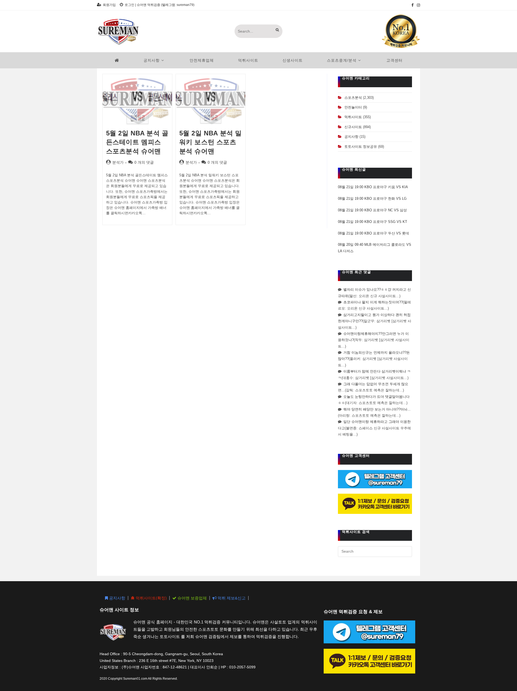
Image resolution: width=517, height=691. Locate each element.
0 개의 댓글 (144, 162)
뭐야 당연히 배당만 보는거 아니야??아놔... (377, 409)
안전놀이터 (353, 107)
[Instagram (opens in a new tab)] (417, 5)
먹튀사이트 (353, 117)
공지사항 (351, 137)
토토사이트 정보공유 (360, 147)
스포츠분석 (353, 98)
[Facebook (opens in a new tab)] (412, 5)
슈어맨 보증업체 (191, 598)
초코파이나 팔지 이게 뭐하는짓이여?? (373, 302)
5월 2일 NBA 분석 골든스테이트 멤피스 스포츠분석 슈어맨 (137, 142)
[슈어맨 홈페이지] (117, 60)
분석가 (118, 162)
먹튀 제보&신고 (231, 598)
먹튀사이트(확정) (151, 598)
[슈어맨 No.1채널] (401, 31)
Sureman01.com (135, 679)
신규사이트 (353, 127)
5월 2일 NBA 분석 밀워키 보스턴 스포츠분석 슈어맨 (210, 142)
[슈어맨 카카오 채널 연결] (375, 503)
